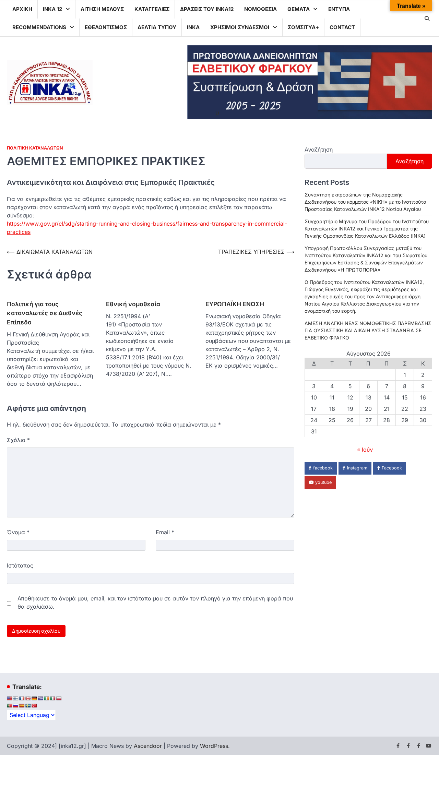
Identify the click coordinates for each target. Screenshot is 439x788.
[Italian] (53, 698)
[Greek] (40, 698)
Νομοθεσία (260, 9)
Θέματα (298, 9)
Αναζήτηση (319, 149)
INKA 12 (52, 9)
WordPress (214, 745)
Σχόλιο (18, 440)
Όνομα (18, 532)
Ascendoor (148, 745)
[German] (34, 698)
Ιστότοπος (20, 565)
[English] (9, 698)
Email (165, 532)
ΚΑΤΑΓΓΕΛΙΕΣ (151, 9)
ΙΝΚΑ (193, 27)
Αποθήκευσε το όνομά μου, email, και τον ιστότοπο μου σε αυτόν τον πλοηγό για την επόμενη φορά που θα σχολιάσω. (155, 602)
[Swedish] (28, 705)
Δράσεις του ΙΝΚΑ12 (207, 9)
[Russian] (16, 705)
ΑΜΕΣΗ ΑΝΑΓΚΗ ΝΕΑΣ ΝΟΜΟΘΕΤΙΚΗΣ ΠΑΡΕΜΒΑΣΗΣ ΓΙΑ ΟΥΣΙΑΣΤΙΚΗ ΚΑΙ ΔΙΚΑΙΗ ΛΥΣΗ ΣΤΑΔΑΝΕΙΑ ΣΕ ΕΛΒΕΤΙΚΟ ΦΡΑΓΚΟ (368, 331)
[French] (22, 698)
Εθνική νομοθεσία (133, 304)
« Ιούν (365, 449)
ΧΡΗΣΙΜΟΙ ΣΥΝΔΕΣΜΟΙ (239, 27)
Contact (342, 27)
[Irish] (46, 698)
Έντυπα (339, 9)
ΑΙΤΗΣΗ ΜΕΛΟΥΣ (102, 9)
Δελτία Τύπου (157, 27)
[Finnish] (16, 698)
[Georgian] (28, 698)
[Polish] (59, 698)
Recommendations (39, 27)
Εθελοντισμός (106, 27)
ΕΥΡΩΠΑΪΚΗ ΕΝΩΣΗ (234, 304)
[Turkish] (34, 705)
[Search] (427, 18)
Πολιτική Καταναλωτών (35, 148)
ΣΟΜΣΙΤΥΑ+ (303, 27)
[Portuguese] (9, 705)
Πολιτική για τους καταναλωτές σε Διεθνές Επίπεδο (44, 313)
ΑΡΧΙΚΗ (22, 9)
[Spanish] (22, 705)
